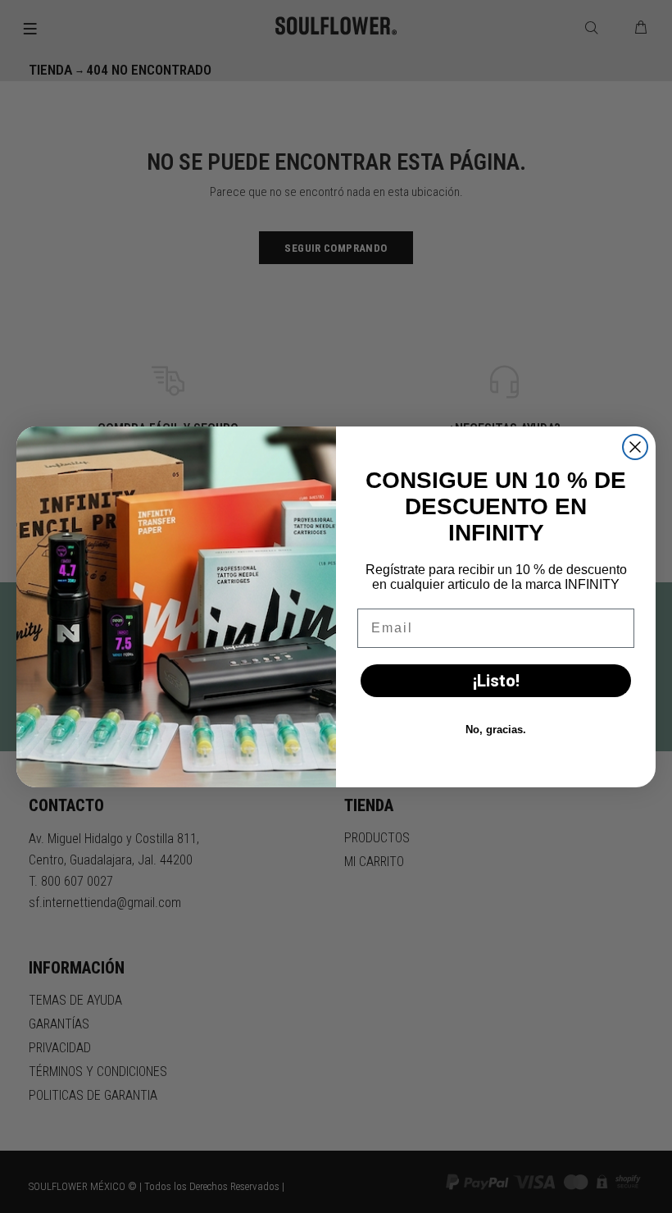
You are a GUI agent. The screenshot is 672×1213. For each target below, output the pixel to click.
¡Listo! (496, 681)
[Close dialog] (635, 447)
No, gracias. (495, 729)
